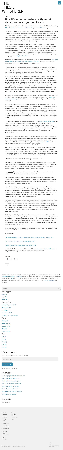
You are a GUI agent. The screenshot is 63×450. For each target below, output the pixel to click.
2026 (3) (4, 337)
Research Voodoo (40, 28)
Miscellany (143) (6, 307)
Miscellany (6, 423)
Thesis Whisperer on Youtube (10, 386)
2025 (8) (4, 339)
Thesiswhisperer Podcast (9, 394)
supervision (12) (6, 331)
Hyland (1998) (45, 142)
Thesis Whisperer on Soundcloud (11, 383)
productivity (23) (6, 323)
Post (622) (4, 294)
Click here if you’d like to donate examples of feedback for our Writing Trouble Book (29, 237)
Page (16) (4, 297)
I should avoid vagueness (46, 121)
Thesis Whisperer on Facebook (10, 378)
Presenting (6, 428)
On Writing (6, 426)
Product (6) (5, 299)
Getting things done (5, 419)
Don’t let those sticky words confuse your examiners (20, 241)
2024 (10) (4, 342)
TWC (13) (4, 329)
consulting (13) (6, 326)
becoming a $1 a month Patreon (45, 249)
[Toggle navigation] (59, 2)
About (12, 278)
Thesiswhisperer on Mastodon (10, 389)
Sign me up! (7, 364)
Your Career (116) (7, 313)
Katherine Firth (28, 28)
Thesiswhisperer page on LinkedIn (12, 391)
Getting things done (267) (9, 305)
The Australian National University (12, 276)
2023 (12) (4, 344)
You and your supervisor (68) (10, 315)
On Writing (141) (6, 310)
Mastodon (52, 280)
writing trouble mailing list (22, 56)
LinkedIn (45, 280)
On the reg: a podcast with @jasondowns (13, 376)
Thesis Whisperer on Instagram (11, 381)
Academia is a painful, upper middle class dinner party (20, 245)
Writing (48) (5, 321)
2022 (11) (4, 347)
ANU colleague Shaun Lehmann (13, 28)
